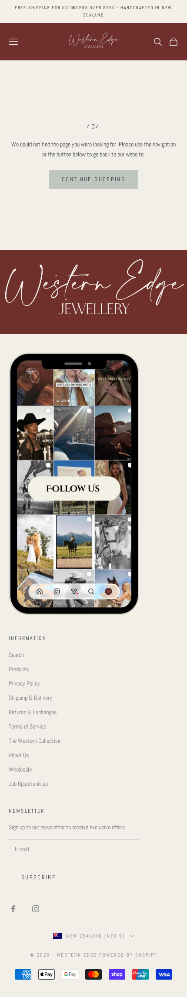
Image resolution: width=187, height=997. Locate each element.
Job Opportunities (28, 784)
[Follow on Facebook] (13, 908)
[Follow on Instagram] (35, 908)
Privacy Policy (24, 683)
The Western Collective (34, 741)
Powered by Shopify (128, 955)
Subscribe (38, 877)
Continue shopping (93, 179)
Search (16, 655)
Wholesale (20, 769)
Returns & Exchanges (33, 712)
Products (19, 669)
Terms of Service (27, 726)
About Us (19, 755)
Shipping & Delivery (30, 698)
